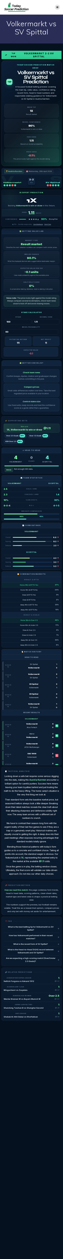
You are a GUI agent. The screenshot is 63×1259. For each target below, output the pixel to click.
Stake (18, 317)
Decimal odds (46, 317)
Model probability (31, 327)
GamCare (47, 224)
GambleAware (38, 224)
